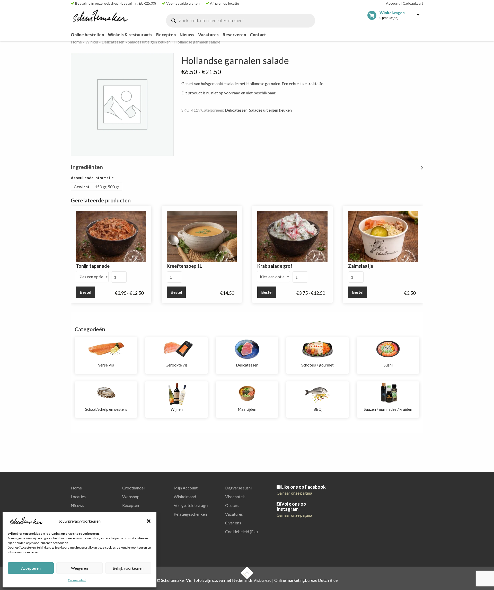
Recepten (166, 34)
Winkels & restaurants (130, 34)
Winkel (91, 41)
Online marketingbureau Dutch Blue (306, 580)
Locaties (78, 496)
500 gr (113, 186)
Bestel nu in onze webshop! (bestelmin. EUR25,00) (115, 3)
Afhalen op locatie (224, 3)
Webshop (130, 496)
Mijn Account (186, 487)
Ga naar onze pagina (294, 492)
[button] (148, 521)
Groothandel (133, 487)
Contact (258, 34)
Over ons (233, 522)
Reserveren (234, 34)
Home (76, 41)
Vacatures (208, 34)
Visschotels (235, 496)
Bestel (85, 292)
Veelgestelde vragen (182, 3)
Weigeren (79, 568)
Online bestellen (87, 34)
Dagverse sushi (238, 487)
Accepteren (31, 568)
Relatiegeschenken (190, 514)
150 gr (100, 186)
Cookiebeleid (77, 580)
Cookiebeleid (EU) (241, 531)
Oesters (232, 505)
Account (393, 3)
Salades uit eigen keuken (149, 41)
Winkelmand (185, 496)
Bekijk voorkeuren (128, 568)
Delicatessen (113, 41)
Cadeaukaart (412, 3)
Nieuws (187, 34)
